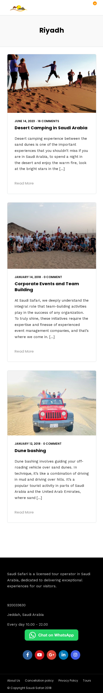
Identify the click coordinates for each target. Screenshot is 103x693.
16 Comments (48, 121)
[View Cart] (92, 6)
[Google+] (51, 655)
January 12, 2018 (27, 444)
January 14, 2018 (28, 277)
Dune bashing (30, 451)
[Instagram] (75, 655)
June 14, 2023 (25, 121)
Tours (87, 680)
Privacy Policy (68, 680)
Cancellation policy (39, 680)
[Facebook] (27, 655)
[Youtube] (39, 655)
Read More (24, 183)
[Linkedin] (63, 655)
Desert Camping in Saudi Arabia (51, 128)
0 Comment (53, 277)
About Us (13, 680)
